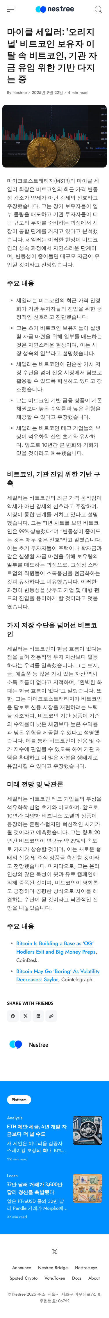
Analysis (14, 1118)
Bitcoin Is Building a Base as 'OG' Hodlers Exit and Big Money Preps (56, 948)
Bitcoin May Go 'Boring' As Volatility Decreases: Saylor (58, 976)
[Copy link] (51, 1016)
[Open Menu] (11, 9)
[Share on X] (25, 1016)
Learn (12, 1176)
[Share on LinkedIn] (38, 1016)
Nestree (19, 92)
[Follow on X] (54, 1251)
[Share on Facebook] (13, 1016)
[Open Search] (98, 9)
